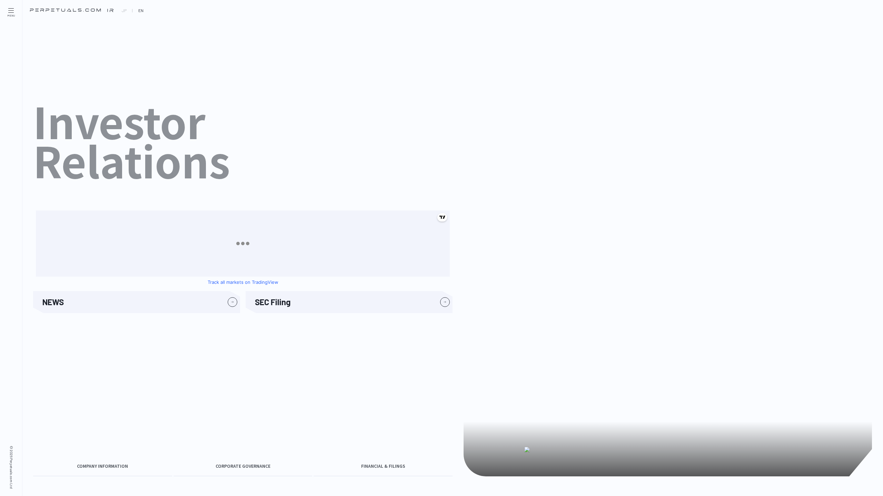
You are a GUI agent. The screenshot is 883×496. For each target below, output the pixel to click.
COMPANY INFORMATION (102, 466)
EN (140, 10)
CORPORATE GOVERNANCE (243, 466)
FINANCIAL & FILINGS (383, 466)
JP (124, 10)
